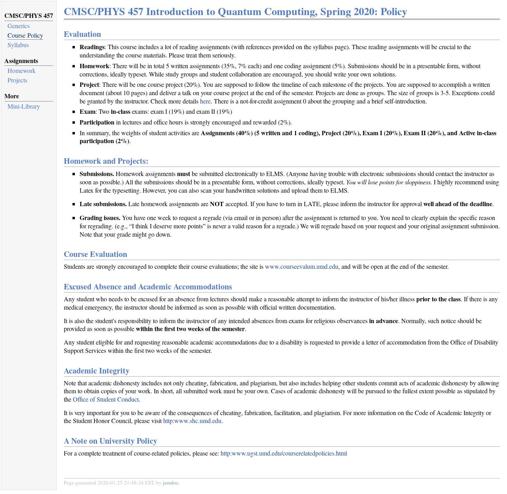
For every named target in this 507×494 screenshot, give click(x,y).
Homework (22, 70)
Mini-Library (24, 106)
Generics (19, 25)
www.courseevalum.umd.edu (301, 266)
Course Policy (25, 35)
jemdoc (171, 482)
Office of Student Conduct (106, 399)
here (205, 101)
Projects (17, 80)
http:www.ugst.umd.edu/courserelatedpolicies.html (284, 453)
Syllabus (18, 44)
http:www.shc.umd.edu (192, 420)
